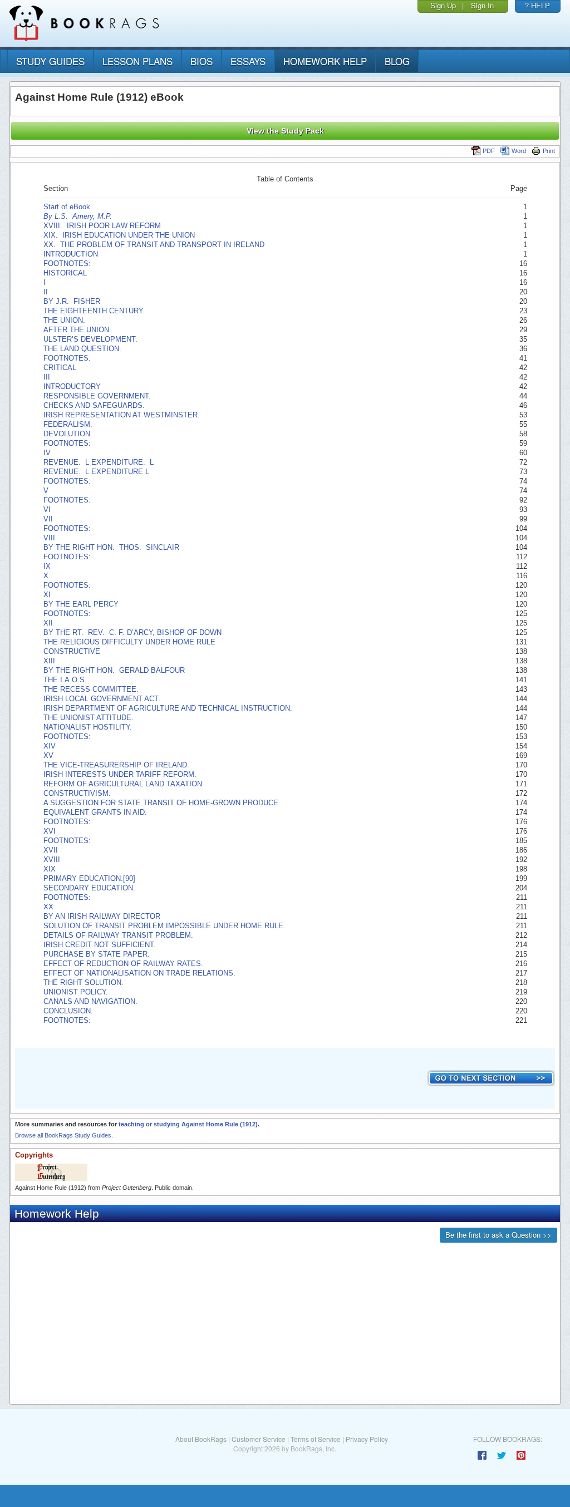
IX (47, 566)
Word (519, 150)
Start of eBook (66, 207)
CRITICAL (59, 367)
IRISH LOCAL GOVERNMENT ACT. (101, 699)
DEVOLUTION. (67, 434)
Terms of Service (316, 1439)
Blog (397, 61)
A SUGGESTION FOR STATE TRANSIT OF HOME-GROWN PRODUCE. (162, 803)
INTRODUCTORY (72, 386)
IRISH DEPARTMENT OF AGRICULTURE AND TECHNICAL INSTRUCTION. (167, 708)
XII (48, 623)
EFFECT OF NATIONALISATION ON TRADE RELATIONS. (139, 973)
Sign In (482, 5)
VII (48, 519)
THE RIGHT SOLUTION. (83, 982)
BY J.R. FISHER (71, 301)
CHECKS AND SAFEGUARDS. (94, 405)
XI (47, 594)
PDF (489, 150)
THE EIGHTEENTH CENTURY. (94, 311)
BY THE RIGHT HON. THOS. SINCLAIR (111, 547)
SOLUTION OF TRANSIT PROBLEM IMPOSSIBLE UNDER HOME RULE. (164, 926)
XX (48, 907)
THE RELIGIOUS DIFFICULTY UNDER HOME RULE (129, 642)
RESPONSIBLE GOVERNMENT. (97, 396)
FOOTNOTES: (68, 263)
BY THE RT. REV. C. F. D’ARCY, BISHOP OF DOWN (132, 632)
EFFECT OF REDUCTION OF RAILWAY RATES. (123, 963)
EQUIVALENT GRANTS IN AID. (95, 812)
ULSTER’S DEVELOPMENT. (90, 339)
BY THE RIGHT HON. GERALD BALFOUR (114, 670)
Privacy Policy (367, 1439)
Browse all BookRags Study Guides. (64, 1135)
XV (48, 755)
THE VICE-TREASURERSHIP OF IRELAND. (116, 765)
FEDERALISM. (67, 424)
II (45, 292)
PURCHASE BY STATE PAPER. (96, 954)
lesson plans (137, 61)
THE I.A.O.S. (65, 680)
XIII (49, 661)
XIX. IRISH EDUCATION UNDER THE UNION (119, 235)
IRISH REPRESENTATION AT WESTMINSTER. (121, 415)
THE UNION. (64, 320)
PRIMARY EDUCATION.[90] (89, 878)
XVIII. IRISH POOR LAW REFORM (102, 225)
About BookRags (201, 1439)
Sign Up (443, 5)
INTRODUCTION (70, 254)
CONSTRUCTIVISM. (77, 793)
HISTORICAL (65, 273)
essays (248, 61)
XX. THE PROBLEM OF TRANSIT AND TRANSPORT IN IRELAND (153, 244)
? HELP (537, 5)
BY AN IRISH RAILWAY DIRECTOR (101, 916)
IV (47, 453)
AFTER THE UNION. (77, 330)
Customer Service (259, 1439)
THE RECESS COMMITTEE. (91, 689)
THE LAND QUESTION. (82, 348)
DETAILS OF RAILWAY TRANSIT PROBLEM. (118, 935)
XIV (49, 746)
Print (549, 150)
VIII (49, 538)
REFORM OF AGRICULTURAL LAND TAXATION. (123, 784)
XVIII (51, 859)
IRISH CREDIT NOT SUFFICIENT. (99, 944)
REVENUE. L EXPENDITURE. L (98, 462)
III (46, 377)
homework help (325, 61)
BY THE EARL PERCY (81, 604)
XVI (49, 831)
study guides (50, 61)
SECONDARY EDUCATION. (89, 888)
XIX (49, 869)
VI (47, 509)
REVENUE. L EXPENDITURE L (96, 471)
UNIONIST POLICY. (75, 992)
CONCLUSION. (68, 1011)
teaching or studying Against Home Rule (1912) (188, 1124)
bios (201, 61)
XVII (50, 850)
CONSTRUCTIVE (71, 651)
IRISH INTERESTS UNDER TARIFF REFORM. (119, 774)
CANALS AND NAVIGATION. (90, 1001)
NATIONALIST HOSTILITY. (87, 727)
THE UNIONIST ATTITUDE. (88, 717)
